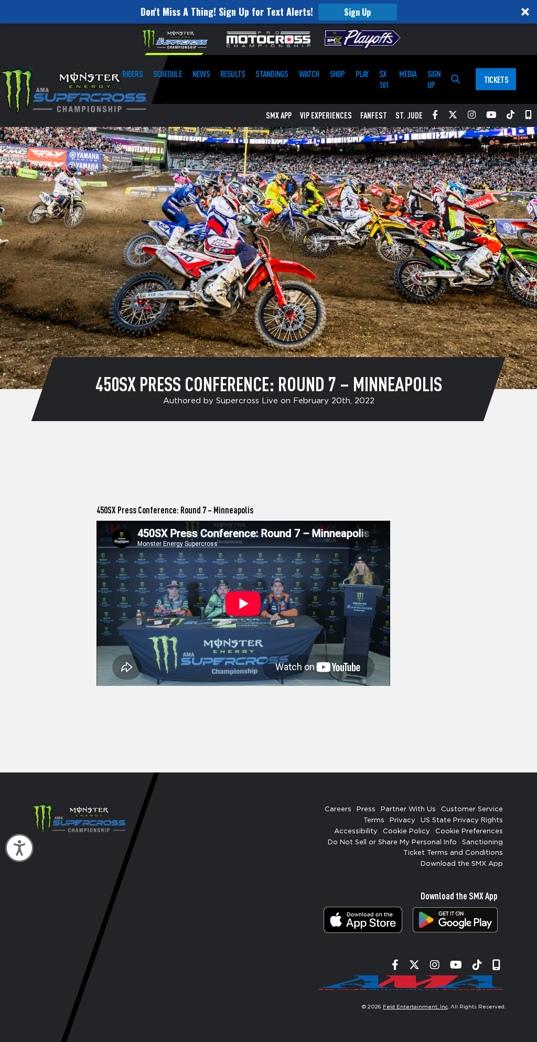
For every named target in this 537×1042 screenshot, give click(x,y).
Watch (309, 74)
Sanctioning (482, 842)
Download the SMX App (462, 864)
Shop (337, 74)
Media (407, 74)
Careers (338, 809)
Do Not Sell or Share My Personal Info (392, 842)
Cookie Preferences (469, 831)
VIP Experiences (326, 115)
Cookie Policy (406, 831)
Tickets (496, 79)
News (201, 74)
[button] (268, 12)
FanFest (373, 115)
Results (232, 74)
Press (366, 809)
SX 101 (384, 79)
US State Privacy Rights (462, 820)
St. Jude (409, 115)
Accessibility (356, 831)
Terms (373, 820)
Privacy (402, 820)
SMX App (279, 115)
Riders (132, 74)
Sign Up (357, 12)
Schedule (167, 74)
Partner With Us (408, 809)
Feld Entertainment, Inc (415, 1006)
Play (362, 74)
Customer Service (472, 809)
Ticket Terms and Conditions (453, 853)
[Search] (455, 79)
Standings (271, 74)
